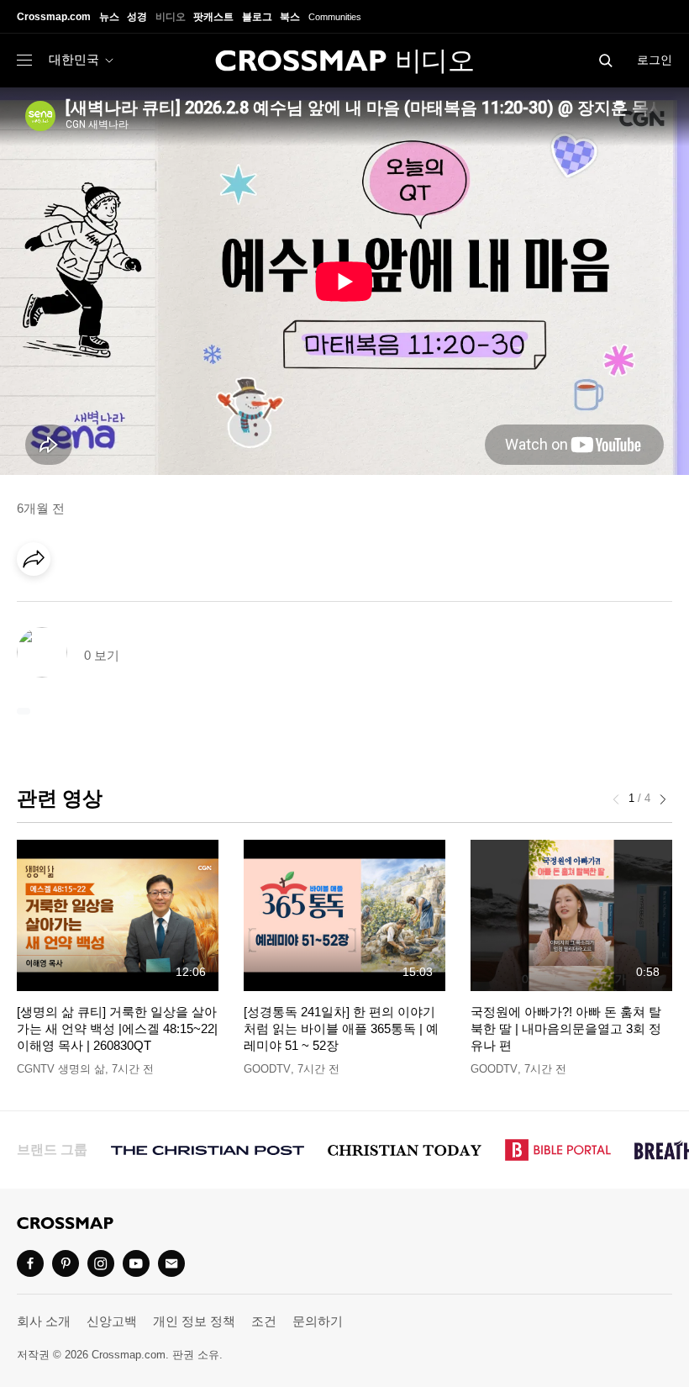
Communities (334, 17)
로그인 (654, 59)
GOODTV (267, 1069)
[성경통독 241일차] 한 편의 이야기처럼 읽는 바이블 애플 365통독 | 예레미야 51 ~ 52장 (341, 1029)
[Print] (176, 606)
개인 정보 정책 (194, 1321)
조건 (263, 1321)
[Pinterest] (107, 606)
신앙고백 (112, 1321)
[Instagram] (100, 1263)
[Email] (142, 606)
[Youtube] (136, 1263)
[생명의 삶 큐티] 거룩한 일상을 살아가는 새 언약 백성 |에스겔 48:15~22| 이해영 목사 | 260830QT (117, 1029)
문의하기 (317, 1321)
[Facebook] (38, 606)
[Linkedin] (73, 606)
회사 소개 (44, 1321)
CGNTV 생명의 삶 (61, 1069)
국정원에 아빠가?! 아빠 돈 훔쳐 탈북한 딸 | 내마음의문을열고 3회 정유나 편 (566, 1029)
